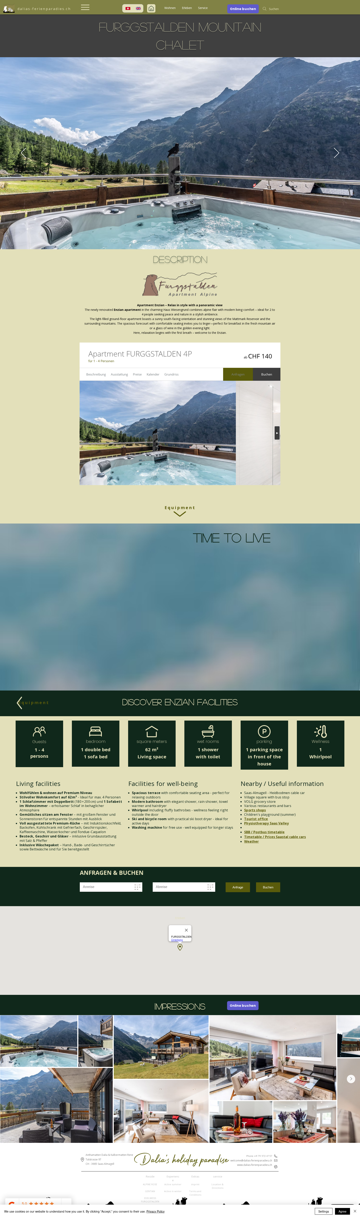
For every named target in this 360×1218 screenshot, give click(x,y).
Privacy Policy (155, 1211)
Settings (323, 1211)
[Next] (336, 153)
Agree (342, 1211)
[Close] (355, 1211)
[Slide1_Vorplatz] (174, 243)
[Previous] (23, 153)
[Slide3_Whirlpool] (182, 242)
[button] (170, 8)
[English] (138, 8)
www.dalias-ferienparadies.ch (254, 1165)
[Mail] (151, 8)
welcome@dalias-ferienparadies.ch (251, 1160)
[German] (127, 8)
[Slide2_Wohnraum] (178, 242)
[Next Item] (351, 1079)
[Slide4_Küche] (186, 242)
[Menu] (85, 7)
